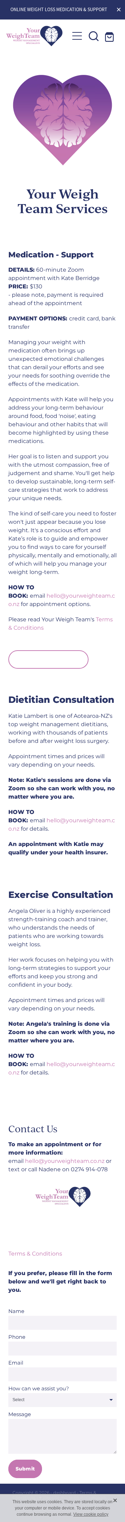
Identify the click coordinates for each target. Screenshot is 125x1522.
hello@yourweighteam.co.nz (61, 600)
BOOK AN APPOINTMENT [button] (48, 659)
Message (19, 1414)
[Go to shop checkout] (110, 36)
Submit (25, 1469)
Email (15, 1363)
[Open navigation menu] (77, 36)
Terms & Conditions (35, 1253)
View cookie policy (90, 1514)
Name (16, 1311)
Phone (16, 1337)
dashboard (64, 1493)
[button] (93, 36)
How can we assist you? (38, 1388)
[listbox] (62, 1400)
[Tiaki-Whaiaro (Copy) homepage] (37, 36)
